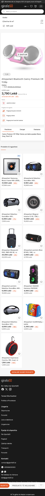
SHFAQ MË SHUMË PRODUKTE (22, 372)
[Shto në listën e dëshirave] (41, 485)
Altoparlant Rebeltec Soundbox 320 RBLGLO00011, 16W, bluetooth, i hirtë (9, 323)
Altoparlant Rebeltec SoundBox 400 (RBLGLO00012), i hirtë (10, 215)
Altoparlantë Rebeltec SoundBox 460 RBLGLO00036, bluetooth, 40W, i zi (33, 179)
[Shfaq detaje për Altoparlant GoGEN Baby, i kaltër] (33, 310)
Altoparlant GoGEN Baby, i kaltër (33, 323)
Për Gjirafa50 (5, 434)
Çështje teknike (6, 443)
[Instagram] (10, 389)
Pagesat (4, 439)
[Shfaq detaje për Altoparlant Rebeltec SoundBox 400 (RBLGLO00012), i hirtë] (11, 202)
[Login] (41, 6)
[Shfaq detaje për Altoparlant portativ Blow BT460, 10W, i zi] (33, 238)
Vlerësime (37, 129)
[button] (40, 56)
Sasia (3, 99)
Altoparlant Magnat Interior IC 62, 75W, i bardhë (31, 215)
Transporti (4, 448)
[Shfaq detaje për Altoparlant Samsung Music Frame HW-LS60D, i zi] (11, 166)
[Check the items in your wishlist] (31, 6)
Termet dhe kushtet (8, 396)
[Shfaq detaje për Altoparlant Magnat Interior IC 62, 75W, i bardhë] (33, 202)
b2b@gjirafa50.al (7, 478)
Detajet (22, 129)
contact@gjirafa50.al (8, 463)
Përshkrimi (8, 129)
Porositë (4, 415)
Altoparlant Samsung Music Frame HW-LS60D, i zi (11, 179)
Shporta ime (5, 410)
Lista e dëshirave (7, 420)
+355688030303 (9, 467)
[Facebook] (2, 389)
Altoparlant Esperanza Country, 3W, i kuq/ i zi (10, 359)
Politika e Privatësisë (8, 400)
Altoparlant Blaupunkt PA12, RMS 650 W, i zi (10, 251)
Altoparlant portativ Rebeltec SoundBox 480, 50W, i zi (11, 287)
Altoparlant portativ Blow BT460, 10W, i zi (33, 251)
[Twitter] (6, 389)
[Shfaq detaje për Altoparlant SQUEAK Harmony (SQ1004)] (33, 274)
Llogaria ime (5, 424)
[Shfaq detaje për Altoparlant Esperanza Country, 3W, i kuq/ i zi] (11, 346)
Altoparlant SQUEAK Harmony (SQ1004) (31, 287)
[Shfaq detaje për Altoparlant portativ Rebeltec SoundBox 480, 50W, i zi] (11, 274)
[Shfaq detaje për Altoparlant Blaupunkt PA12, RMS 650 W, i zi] (11, 238)
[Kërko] (4, 11)
